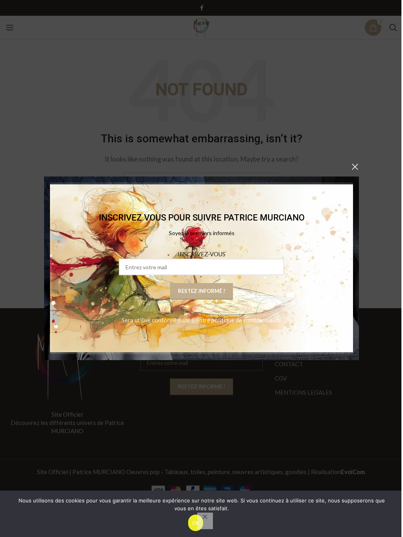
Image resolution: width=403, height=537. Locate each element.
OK (196, 523)
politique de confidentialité (246, 320)
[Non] (205, 521)
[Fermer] (355, 167)
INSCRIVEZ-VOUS (201, 254)
